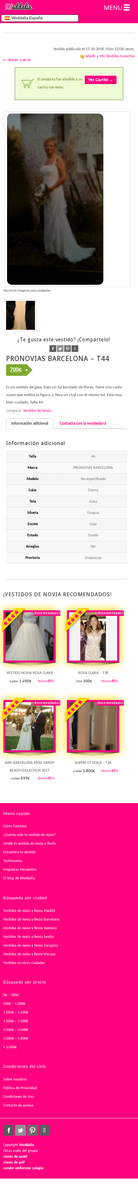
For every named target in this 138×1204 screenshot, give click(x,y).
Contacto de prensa (18, 1105)
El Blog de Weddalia (19, 878)
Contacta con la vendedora (83, 423)
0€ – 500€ (11, 995)
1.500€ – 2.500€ (15, 1021)
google (75, 348)
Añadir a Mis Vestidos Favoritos (110, 56)
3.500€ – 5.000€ (15, 1039)
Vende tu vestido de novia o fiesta (29, 844)
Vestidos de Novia (37, 411)
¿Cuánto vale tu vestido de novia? (29, 835)
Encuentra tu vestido (19, 852)
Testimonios (12, 861)
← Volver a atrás (17, 60)
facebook (52, 348)
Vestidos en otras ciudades (24, 963)
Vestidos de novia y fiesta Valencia (30, 928)
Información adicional (29, 423)
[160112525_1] (20, 315)
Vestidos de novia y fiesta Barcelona (31, 920)
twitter (60, 348)
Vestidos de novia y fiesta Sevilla (28, 937)
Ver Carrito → (100, 80)
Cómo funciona (15, 826)
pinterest (67, 348)
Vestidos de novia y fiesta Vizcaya (29, 954)
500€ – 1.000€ (14, 1004)
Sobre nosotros (15, 1079)
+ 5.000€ (10, 1047)
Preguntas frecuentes (20, 870)
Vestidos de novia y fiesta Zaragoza (30, 946)
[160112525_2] (67, 199)
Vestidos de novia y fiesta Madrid (29, 911)
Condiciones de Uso (18, 1097)
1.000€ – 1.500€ (15, 1012)
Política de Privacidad (20, 1088)
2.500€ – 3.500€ (15, 1030)
